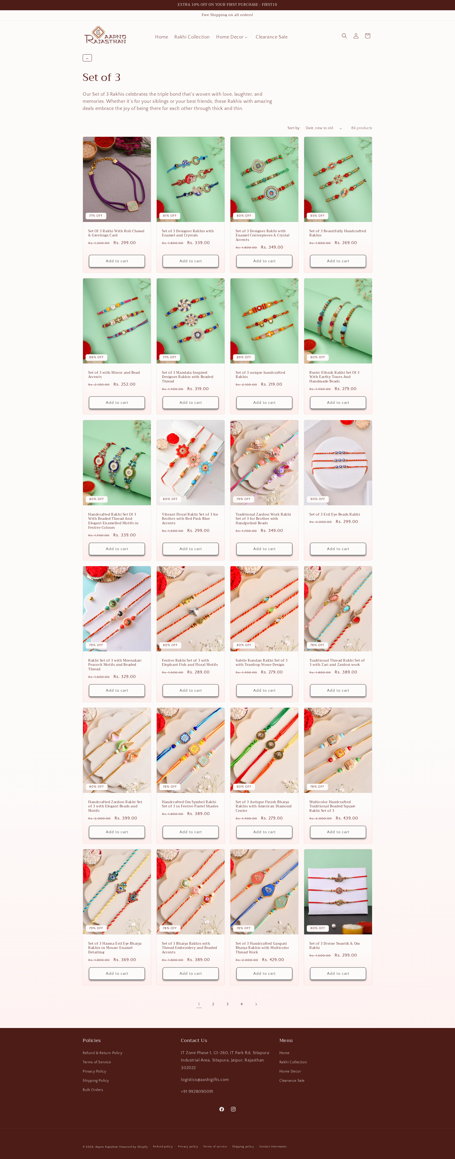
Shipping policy (243, 1146)
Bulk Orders (93, 1090)
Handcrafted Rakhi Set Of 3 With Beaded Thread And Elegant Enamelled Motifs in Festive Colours (113, 521)
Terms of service (215, 1146)
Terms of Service (97, 1062)
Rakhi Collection (293, 1062)
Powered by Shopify (133, 1146)
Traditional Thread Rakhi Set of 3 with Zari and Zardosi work (337, 662)
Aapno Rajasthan (106, 1146)
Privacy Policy (94, 1071)
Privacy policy (188, 1146)
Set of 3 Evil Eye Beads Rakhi (334, 514)
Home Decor (290, 1071)
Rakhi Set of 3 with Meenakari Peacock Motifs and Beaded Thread (114, 665)
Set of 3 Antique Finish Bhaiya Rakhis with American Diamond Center (264, 806)
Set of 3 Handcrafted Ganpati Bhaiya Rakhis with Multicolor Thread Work (262, 948)
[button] (233, 37)
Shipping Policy (96, 1081)
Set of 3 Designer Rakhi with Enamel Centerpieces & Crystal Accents (262, 236)
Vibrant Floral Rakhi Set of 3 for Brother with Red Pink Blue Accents (190, 519)
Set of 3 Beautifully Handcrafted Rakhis (337, 233)
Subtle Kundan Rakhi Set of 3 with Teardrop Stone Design (262, 662)
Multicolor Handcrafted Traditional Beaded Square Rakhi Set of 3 (332, 806)
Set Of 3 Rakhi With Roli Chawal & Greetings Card (116, 233)
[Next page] (256, 1004)
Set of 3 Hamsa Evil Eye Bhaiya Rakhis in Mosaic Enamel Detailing (115, 948)
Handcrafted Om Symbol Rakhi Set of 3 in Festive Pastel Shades (190, 804)
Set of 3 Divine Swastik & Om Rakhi (334, 946)
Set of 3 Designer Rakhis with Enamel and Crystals (188, 233)
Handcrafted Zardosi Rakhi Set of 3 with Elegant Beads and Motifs (115, 806)
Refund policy (163, 1146)
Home (284, 1053)
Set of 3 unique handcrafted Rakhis (260, 375)
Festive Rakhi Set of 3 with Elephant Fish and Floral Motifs (190, 662)
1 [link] (199, 1004)
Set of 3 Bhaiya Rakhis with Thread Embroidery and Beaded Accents (189, 948)
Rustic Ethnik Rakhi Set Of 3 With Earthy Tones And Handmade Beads (334, 377)
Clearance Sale (292, 1081)
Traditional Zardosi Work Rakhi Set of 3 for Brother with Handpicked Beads (263, 519)
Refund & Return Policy (102, 1053)
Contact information (273, 1146)
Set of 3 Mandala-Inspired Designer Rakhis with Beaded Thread (187, 377)
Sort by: (294, 128)
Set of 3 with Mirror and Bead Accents (114, 375)
